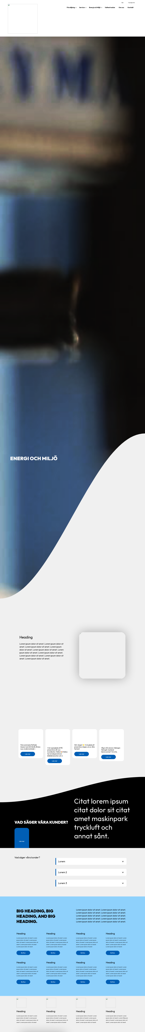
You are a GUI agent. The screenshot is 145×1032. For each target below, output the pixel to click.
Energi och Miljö (95, 7)
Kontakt (131, 7)
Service (82, 7)
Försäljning (71, 7)
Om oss (121, 7)
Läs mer (27, 754)
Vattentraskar (110, 7)
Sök (122, 2)
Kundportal (131, 2)
